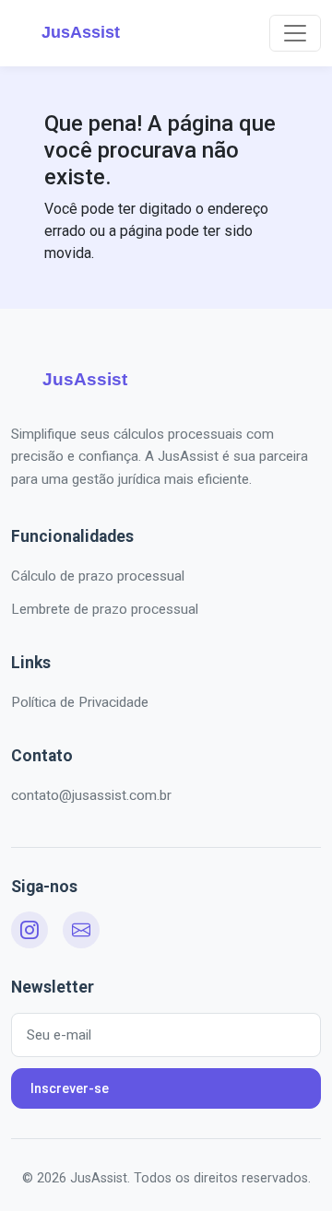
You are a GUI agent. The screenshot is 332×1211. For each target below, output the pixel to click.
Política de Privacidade (79, 702)
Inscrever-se (69, 1088)
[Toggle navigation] (295, 33)
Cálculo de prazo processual (97, 576)
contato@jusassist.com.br (91, 795)
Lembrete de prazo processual (104, 609)
